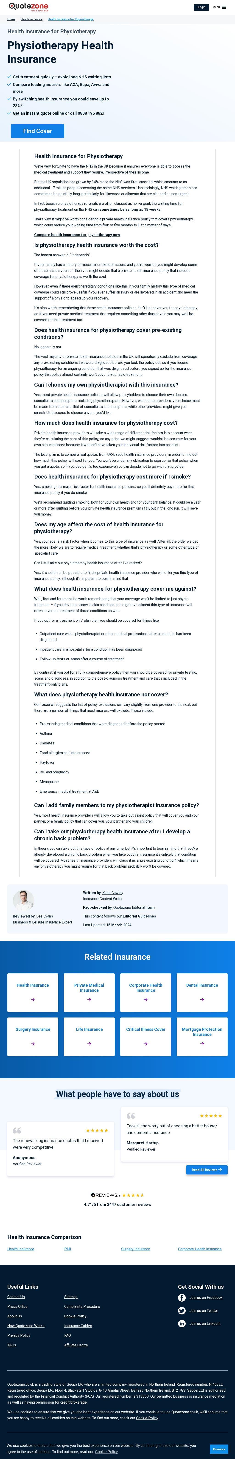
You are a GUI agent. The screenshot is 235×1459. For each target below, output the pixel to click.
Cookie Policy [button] (106, 1452)
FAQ (67, 1335)
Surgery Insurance (135, 1249)
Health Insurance (31, 19)
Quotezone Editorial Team (134, 907)
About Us (14, 1316)
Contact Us (16, 1297)
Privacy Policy (18, 1335)
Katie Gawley (112, 893)
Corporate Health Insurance (200, 1249)
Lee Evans (44, 916)
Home (11, 19)
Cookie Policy (75, 1316)
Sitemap (71, 1297)
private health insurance (116, 572)
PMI (67, 1249)
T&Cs (11, 1345)
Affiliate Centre (76, 1345)
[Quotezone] (28, 7)
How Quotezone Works (26, 1326)
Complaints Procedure (82, 1306)
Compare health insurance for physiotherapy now (77, 235)
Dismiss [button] (219, 1449)
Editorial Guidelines (139, 916)
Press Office (17, 1306)
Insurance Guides (78, 1326)
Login (201, 7)
